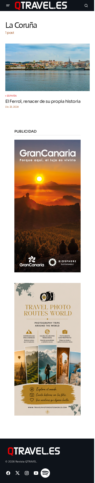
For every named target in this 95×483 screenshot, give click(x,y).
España (12, 96)
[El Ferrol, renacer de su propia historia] (47, 67)
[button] (8, 5)
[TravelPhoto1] (47, 349)
